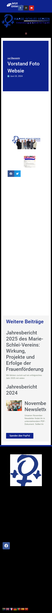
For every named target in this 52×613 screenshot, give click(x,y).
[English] (8, 609)
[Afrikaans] (4, 609)
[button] (11, 173)
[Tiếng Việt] (26, 609)
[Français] (11, 609)
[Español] (23, 609)
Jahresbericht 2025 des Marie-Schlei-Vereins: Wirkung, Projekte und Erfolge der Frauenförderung (24, 351)
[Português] (19, 609)
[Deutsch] (15, 609)
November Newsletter (37, 406)
